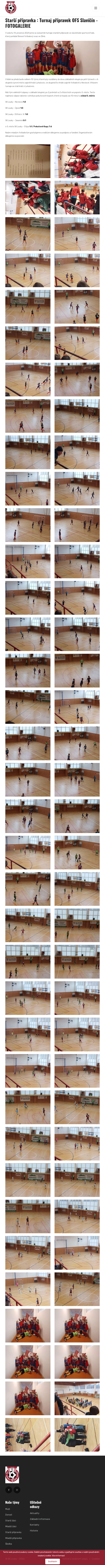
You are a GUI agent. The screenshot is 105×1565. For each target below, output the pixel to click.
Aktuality (34, 1513)
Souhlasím (52, 1561)
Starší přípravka (13, 1532)
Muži (7, 1509)
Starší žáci (10, 1520)
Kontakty (34, 1525)
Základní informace (40, 1519)
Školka (8, 1544)
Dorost (8, 1514)
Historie (34, 1530)
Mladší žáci (10, 1526)
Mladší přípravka (13, 1538)
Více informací (58, 1556)
